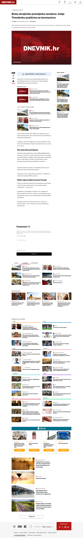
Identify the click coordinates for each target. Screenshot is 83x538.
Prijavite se (34, 254)
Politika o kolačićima (52, 532)
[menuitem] (75, 2)
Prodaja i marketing (23, 532)
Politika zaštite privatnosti (41, 532)
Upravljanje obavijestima (20, 535)
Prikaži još (31, 516)
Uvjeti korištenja (32, 532)
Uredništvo (16, 532)
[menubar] (75, 2)
